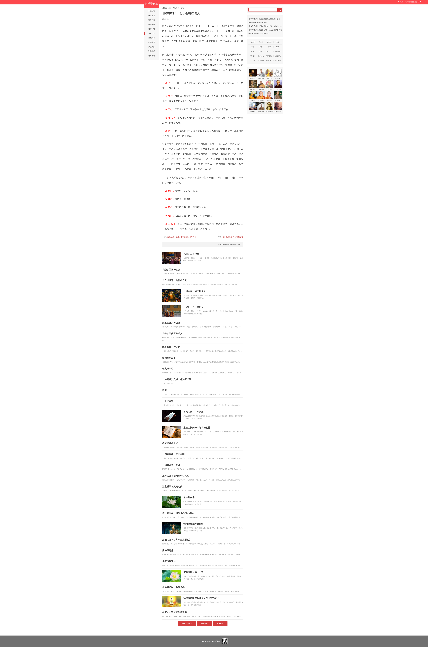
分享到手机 (222, 244)
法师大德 (151, 24)
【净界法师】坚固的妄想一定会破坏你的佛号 (265, 30)
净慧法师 (277, 100)
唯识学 (269, 42)
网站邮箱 (229, 244)
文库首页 (151, 11)
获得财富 (269, 56)
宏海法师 (261, 112)
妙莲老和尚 (261, 100)
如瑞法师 (261, 78)
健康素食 (261, 56)
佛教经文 (151, 29)
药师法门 (269, 60)
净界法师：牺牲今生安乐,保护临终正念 (181, 237)
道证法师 (269, 89)
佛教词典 (151, 38)
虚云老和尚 (277, 89)
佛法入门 (151, 47)
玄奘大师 (252, 89)
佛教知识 (151, 33)
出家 (260, 47)
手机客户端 (237, 244)
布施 (252, 47)
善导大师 (269, 78)
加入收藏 (400, 2)
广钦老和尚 (277, 112)
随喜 (252, 51)
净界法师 (261, 89)
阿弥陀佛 (151, 56)
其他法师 (252, 112)
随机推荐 (151, 16)
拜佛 (277, 42)
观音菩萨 (261, 60)
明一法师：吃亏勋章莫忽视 (233, 237)
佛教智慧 (278, 51)
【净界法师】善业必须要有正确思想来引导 (264, 19)
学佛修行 (252, 56)
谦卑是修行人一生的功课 (257, 22)
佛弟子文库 (166, 8)
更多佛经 (204, 623)
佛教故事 (151, 20)
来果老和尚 (269, 112)
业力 (277, 47)
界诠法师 (252, 78)
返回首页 (220, 623)
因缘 (260, 51)
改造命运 (278, 56)
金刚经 (252, 42)
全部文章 (151, 42)
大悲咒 (261, 42)
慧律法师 (269, 100)
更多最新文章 (187, 623)
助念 (269, 47)
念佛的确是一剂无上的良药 (258, 33)
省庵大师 (277, 78)
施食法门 (278, 60)
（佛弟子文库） (216, 641)
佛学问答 (151, 51)
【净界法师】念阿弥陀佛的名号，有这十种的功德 (266, 26)
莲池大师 (252, 100)
